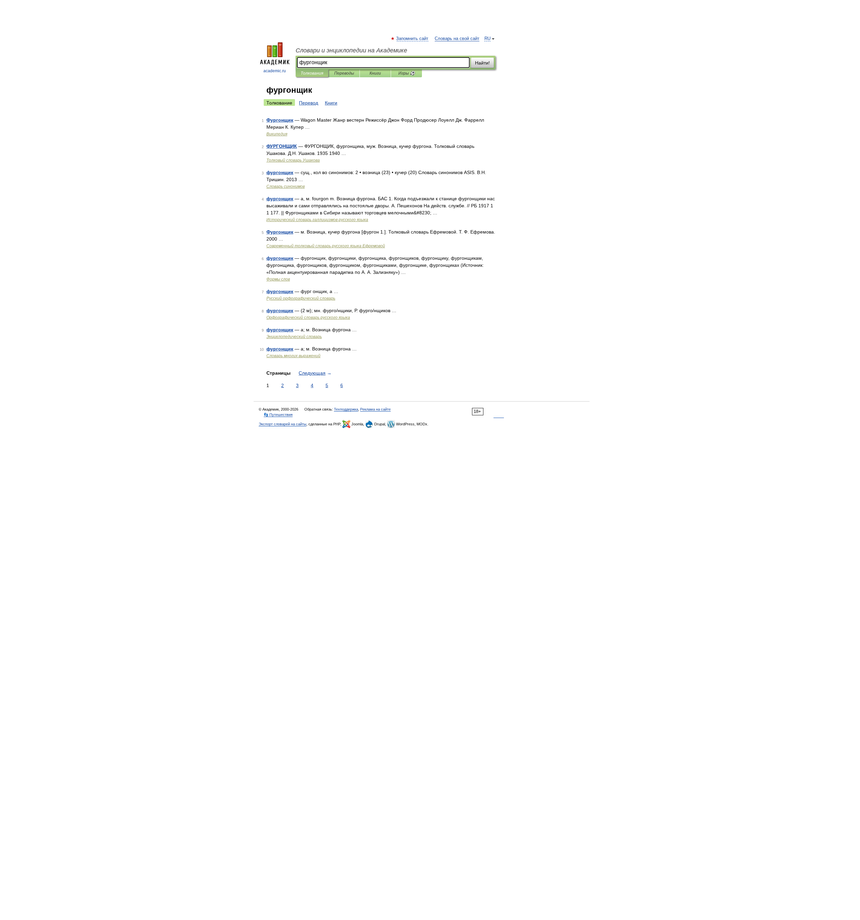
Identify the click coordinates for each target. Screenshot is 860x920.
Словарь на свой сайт (457, 38)
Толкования (312, 73)
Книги (375, 73)
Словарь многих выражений (293, 355)
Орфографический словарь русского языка (308, 317)
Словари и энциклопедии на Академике (351, 50)
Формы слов (278, 279)
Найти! (482, 63)
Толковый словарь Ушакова (293, 160)
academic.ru (274, 71)
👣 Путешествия (278, 415)
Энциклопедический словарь (294, 336)
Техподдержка (346, 409)
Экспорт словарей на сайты (282, 424)
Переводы (344, 73)
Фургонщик (279, 120)
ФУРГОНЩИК (281, 146)
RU (487, 38)
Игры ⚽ (406, 73)
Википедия (276, 134)
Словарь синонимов (285, 186)
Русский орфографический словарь (300, 298)
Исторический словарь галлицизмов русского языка (317, 219)
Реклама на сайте (375, 409)
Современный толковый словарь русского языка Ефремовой (325, 246)
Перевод (308, 103)
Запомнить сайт (412, 38)
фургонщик (279, 172)
